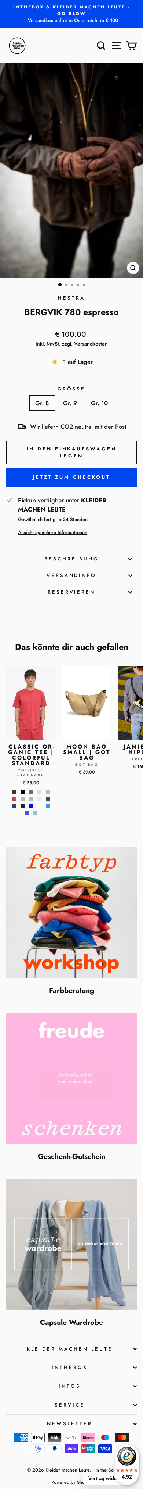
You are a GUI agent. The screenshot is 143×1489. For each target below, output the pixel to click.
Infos (70, 1386)
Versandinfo (72, 575)
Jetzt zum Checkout (71, 477)
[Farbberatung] (71, 912)
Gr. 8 (42, 403)
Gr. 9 (70, 403)
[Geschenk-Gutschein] (71, 1078)
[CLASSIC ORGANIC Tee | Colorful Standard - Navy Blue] (22, 806)
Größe (72, 388)
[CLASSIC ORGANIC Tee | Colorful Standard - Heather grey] (31, 799)
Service (70, 1404)
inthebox (70, 1367)
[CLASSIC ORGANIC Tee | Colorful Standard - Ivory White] (39, 799)
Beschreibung (71, 558)
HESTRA (71, 297)
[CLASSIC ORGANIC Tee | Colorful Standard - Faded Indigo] (48, 792)
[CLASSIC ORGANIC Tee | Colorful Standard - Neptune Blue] (31, 806)
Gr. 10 (99, 403)
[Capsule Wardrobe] (71, 1244)
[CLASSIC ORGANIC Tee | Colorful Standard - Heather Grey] (22, 799)
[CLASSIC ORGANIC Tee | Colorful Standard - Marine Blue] (14, 806)
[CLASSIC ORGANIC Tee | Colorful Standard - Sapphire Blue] (27, 813)
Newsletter (69, 1423)
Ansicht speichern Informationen (52, 532)
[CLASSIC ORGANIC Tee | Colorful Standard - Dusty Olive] (31, 792)
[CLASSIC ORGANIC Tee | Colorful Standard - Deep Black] (22, 792)
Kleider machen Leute (70, 1348)
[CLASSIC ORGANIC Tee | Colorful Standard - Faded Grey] (39, 792)
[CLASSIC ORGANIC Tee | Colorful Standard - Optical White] (39, 806)
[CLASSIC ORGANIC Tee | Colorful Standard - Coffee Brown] (14, 792)
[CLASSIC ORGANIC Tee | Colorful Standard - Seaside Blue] (35, 813)
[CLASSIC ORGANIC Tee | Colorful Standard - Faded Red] (14, 799)
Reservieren (72, 591)
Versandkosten (91, 343)
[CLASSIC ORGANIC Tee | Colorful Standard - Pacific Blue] (48, 806)
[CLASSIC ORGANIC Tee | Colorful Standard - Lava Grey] (48, 799)
